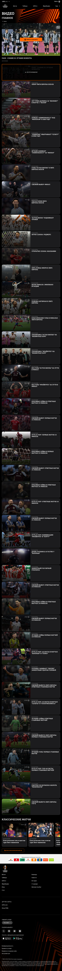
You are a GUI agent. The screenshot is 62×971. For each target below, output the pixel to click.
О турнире (35, 884)
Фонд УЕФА (5, 908)
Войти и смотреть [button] (32, 39)
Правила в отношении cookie (9, 951)
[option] (31, 72)
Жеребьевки (5, 884)
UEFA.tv (4, 880)
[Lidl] (39, 860)
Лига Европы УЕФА (5, 6)
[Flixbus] (51, 860)
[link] (15, 6)
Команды (34, 874)
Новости (34, 877)
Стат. (3, 890)
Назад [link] (5, 21)
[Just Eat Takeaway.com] (33, 860)
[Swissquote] (28, 860)
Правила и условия (6, 948)
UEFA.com (5, 905)
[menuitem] (16, 6)
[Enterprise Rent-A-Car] (22, 860)
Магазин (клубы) (36, 887)
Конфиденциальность (7, 946)
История (34, 880)
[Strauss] (16, 860)
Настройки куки (6, 953)
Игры (3, 887)
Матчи (4, 874)
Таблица (4, 877)
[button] (57, 6)
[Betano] (45, 860)
